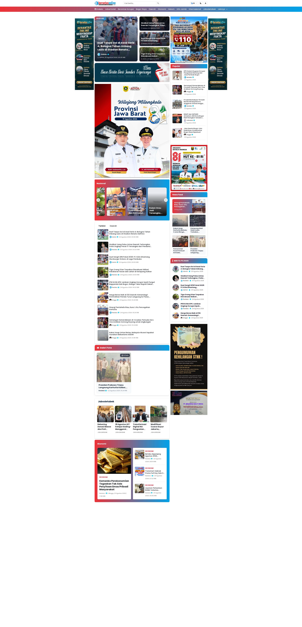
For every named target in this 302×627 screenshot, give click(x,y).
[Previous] (98, 200)
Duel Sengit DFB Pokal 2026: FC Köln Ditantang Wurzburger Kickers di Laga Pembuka (192, 288)
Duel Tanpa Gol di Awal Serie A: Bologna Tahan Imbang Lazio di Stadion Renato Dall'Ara (193, 270)
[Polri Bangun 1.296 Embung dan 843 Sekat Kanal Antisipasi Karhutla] (129, 202)
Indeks (100, 9)
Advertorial (110, 9)
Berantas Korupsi (126, 9)
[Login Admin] (205, 3)
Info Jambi (182, 9)
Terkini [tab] (102, 226)
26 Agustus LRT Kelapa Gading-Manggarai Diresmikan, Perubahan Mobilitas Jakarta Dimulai (123, 431)
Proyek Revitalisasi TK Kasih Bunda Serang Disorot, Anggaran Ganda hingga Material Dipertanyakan (194, 102)
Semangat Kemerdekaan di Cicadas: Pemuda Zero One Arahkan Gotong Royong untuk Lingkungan (194, 88)
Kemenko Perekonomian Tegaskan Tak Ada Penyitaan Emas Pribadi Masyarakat (114, 485)
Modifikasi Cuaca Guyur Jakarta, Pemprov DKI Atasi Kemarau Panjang (158, 430)
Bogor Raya (141, 9)
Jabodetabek (209, 9)
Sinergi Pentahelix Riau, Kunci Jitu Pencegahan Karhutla (182, 206)
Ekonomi (162, 9)
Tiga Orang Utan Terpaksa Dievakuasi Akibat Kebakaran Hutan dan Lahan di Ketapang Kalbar (193, 297)
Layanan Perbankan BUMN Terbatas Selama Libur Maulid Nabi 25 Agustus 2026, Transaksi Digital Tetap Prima (154, 489)
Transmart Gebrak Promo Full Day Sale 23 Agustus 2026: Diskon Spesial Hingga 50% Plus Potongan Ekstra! (154, 472)
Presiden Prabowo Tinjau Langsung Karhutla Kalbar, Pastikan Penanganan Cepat (113, 387)
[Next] (166, 200)
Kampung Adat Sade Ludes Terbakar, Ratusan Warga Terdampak (197, 232)
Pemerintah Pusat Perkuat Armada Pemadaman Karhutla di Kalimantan (179, 253)
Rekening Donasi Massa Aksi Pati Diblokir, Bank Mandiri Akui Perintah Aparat (105, 430)
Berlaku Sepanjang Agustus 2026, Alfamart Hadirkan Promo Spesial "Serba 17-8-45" (154, 455)
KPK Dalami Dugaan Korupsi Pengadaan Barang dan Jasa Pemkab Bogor (194, 73)
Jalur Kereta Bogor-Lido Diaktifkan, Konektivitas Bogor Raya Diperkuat (193, 130)
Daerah (152, 9)
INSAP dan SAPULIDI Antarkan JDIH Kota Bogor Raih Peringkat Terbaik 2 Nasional (194, 117)
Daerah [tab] (113, 226)
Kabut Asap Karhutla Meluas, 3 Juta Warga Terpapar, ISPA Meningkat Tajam (180, 233)
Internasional (195, 9)
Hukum (171, 9)
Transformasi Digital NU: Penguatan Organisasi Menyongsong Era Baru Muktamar (140, 431)
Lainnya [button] (221, 9)
